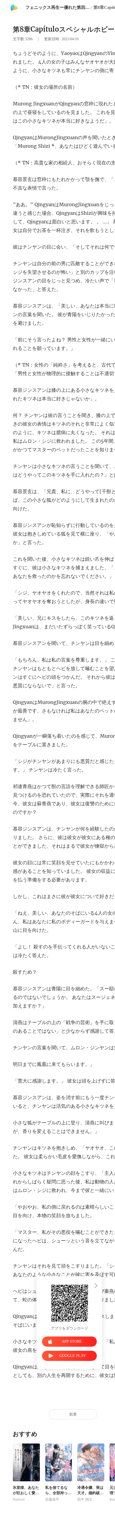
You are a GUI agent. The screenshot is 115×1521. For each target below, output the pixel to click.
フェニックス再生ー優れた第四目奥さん (57, 7)
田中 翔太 (84, 1499)
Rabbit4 (19, 1499)
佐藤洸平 (52, 1499)
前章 (73, 1414)
